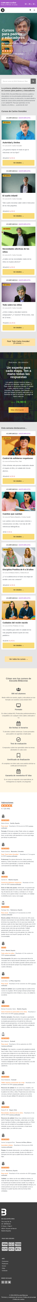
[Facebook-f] (6, 1282)
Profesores (5, 1263)
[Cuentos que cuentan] (18, 501)
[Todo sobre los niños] (18, 292)
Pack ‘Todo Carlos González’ (10, 854)
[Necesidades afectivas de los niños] (18, 236)
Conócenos (5, 1261)
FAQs (3, 1268)
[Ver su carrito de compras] (30, 10)
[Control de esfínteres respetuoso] (18, 445)
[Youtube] (9, 1282)
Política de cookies (18, 1299)
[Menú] (34, 10)
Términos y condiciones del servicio (11, 1297)
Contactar (4, 1270)
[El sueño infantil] (18, 183)
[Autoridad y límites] (18, 130)
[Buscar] (33, 81)
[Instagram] (2, 1282)
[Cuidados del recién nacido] (18, 610)
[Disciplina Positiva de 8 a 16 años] (18, 557)
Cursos (4, 1266)
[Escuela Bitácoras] (2, 10)
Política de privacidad (29, 1297)
